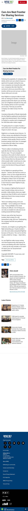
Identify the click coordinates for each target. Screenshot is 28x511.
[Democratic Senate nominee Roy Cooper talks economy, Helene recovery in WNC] (6, 330)
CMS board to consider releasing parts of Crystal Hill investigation (18, 318)
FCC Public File (6, 477)
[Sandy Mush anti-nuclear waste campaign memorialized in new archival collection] (6, 341)
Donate (23, 2)
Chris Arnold (9, 18)
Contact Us (5, 471)
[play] (2, 509)
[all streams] (26, 509)
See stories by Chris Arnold (17, 292)
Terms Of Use (6, 484)
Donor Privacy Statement (9, 474)
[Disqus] (14, 373)
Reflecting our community (9, 464)
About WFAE (6, 461)
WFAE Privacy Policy (7, 480)
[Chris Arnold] (4, 273)
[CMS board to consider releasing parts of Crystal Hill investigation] (6, 319)
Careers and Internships (8, 467)
